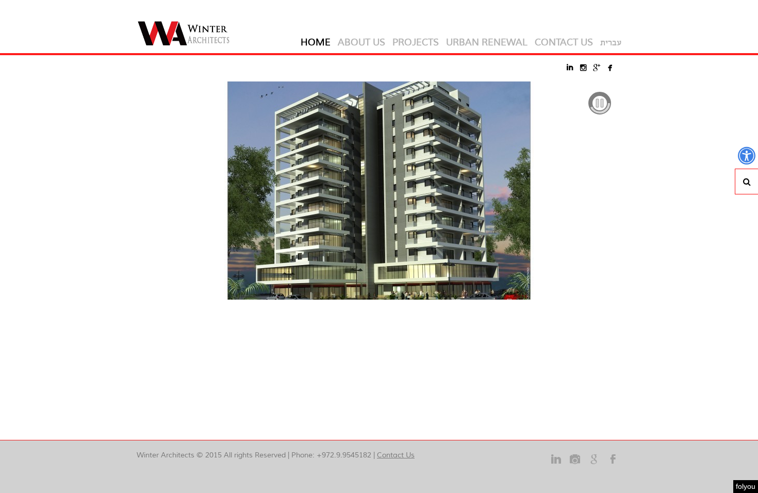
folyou (745, 486)
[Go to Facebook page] (613, 464)
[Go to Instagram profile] (575, 464)
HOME (316, 42)
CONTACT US (564, 42)
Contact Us (396, 455)
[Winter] (187, 26)
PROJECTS (415, 42)
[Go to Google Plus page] (594, 464)
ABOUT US (361, 42)
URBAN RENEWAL (487, 42)
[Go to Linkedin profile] (556, 464)
